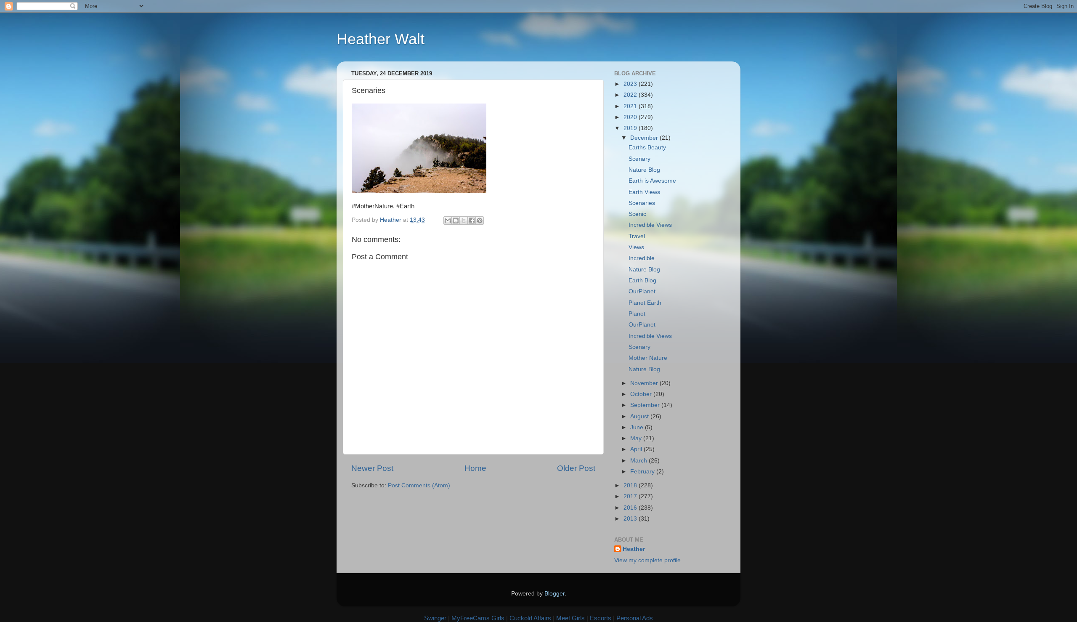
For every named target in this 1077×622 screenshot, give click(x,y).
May (636, 438)
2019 (631, 128)
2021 (631, 106)
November (645, 383)
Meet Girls (570, 618)
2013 (631, 519)
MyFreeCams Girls (477, 618)
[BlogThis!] (455, 220)
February (643, 471)
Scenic (637, 214)
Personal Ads (634, 618)
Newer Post (372, 468)
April (637, 449)
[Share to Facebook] (471, 220)
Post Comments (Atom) (419, 485)
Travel (637, 236)
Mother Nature (648, 358)
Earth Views (644, 192)
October (641, 394)
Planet (637, 314)
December (645, 138)
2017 (631, 496)
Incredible (642, 258)
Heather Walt (380, 39)
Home (475, 468)
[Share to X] (463, 220)
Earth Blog (642, 280)
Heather (634, 549)
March (639, 460)
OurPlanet (642, 291)
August (640, 416)
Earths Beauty (647, 147)
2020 (631, 117)
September (645, 405)
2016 (631, 508)
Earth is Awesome (652, 181)
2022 (631, 95)
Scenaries (642, 203)
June (637, 427)
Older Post (576, 468)
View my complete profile (647, 560)
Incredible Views (650, 225)
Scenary (639, 159)
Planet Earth (645, 303)
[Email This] (447, 220)
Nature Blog (644, 170)
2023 (631, 84)
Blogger (554, 593)
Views (636, 247)
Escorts (600, 618)
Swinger (435, 618)
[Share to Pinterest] (479, 220)
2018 (631, 485)
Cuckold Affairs (530, 618)
